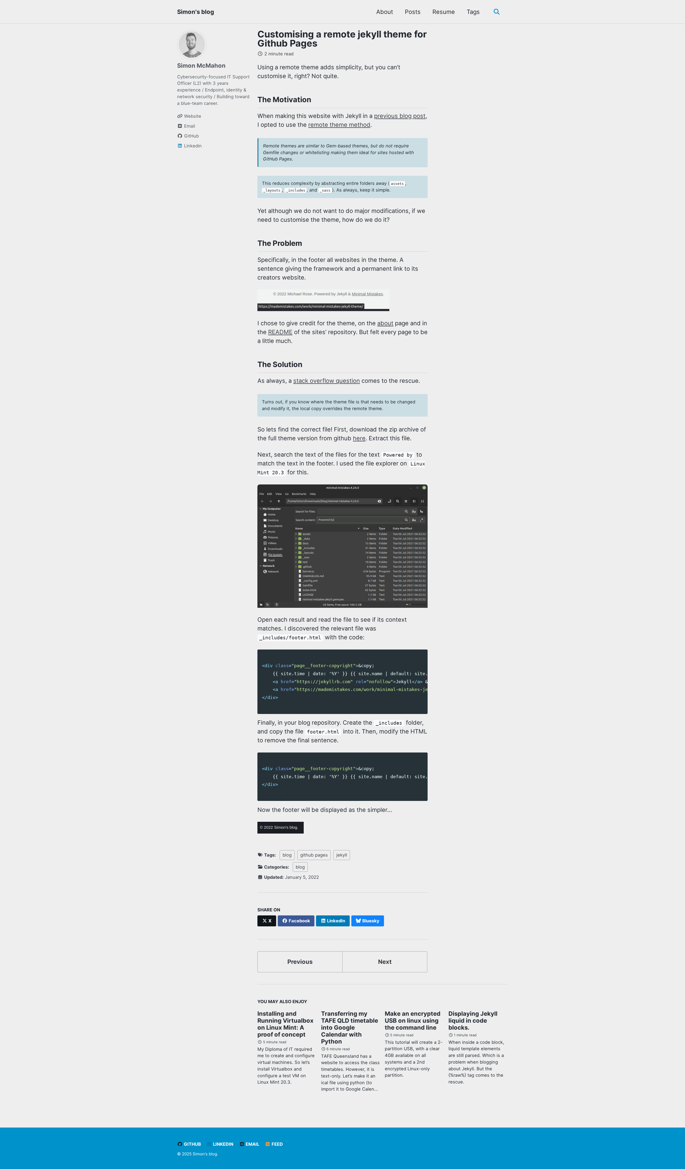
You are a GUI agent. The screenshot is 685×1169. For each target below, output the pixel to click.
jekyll (341, 855)
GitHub (192, 1144)
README (280, 331)
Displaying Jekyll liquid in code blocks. (472, 1020)
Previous (300, 961)
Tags (473, 11)
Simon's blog (195, 11)
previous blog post (399, 115)
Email (252, 1144)
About (384, 11)
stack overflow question (326, 380)
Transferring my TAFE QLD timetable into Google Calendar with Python (349, 1027)
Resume (443, 11)
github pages (314, 855)
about (385, 323)
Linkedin (222, 1144)
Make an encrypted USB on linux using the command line (412, 1020)
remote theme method (339, 124)
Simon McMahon (201, 65)
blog (287, 855)
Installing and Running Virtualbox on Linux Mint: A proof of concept (285, 1024)
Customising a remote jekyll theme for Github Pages (342, 39)
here (359, 438)
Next (385, 961)
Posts (413, 11)
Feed (277, 1144)
